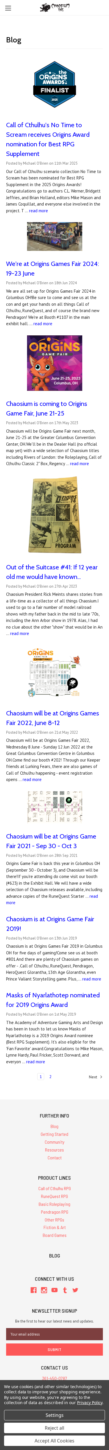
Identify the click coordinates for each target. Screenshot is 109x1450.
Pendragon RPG (54, 1212)
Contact (55, 1157)
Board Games (55, 1235)
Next (93, 1077)
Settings (55, 1415)
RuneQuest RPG (54, 1196)
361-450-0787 (54, 1378)
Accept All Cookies (54, 1441)
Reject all (54, 1428)
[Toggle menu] (8, 8)
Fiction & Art (55, 1227)
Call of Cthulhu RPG (54, 1188)
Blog (54, 1126)
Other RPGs (54, 1219)
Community (55, 1142)
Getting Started (54, 1134)
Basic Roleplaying (54, 1204)
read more (38, 210)
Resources (54, 1149)
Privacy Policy (89, 1402)
